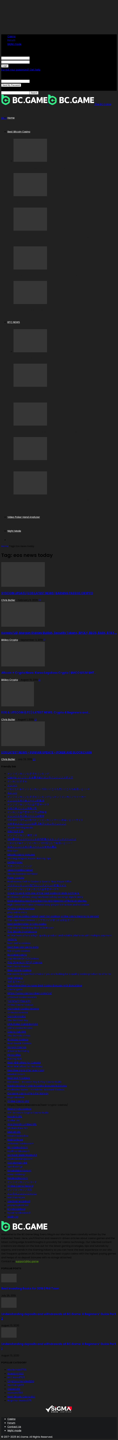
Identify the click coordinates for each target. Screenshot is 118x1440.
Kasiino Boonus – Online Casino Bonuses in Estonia (37, 1085)
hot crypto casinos (18, 951)
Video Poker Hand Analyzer (23, 517)
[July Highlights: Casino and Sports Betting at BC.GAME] (30, 303)
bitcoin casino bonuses (21, 854)
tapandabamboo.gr (19, 1170)
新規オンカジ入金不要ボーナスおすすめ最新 (32, 847)
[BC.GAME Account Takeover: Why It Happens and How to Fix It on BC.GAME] (30, 268)
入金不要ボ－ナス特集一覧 (22, 808)
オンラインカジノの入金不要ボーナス (28, 804)
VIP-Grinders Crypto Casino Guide (28, 1112)
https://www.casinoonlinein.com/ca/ (29, 993)
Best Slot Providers (18, 1078)
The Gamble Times (18, 1035)
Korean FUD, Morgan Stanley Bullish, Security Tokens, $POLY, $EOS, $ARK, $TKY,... (59, 633)
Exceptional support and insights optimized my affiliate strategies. (47, 901)
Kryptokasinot (15, 1097)
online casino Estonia (19, 1028)
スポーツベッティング (19, 866)
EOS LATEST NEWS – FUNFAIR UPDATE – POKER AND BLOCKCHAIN (46, 752)
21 (44, 640)
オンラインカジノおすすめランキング (28, 773)
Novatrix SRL (14, 1116)
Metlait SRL (13, 1132)
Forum (11, 40)
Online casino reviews (20, 1005)
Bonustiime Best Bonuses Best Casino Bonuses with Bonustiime (44, 985)
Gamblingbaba (16, 1016)
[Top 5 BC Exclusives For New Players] (30, 161)
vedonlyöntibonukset (20, 870)
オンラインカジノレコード (22, 1182)
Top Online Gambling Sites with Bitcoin (30, 927)
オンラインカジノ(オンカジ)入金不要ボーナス (33, 889)
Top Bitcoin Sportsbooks (22, 931)
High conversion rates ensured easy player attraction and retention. (48, 904)
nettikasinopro (16, 1197)
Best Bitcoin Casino (18, 131)
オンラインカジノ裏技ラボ (22, 835)
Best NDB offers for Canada (24, 1062)
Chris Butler (8, 600)
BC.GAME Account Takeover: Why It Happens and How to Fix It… (59, 276)
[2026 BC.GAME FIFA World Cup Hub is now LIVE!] (30, 459)
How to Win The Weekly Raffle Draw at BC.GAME (48, 202)
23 (34, 759)
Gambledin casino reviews (23, 1008)
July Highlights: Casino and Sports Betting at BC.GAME (53, 310)
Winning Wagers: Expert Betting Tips (29, 858)
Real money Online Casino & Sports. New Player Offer (39, 881)
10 (40, 600)
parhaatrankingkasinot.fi (22, 1155)
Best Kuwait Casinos (19, 1043)
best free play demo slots (22, 947)
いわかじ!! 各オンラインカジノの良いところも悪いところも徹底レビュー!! (48, 789)
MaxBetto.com (16, 1074)
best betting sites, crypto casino (26, 924)
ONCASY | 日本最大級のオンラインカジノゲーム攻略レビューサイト (45, 820)
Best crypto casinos (19, 1109)
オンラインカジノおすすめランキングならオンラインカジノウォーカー (46, 797)
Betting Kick (14, 1058)
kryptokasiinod (16, 1209)
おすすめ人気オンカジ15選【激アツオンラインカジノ (36, 823)
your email (36, 81)
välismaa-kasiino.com (20, 1143)
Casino (11, 36)
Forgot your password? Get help (20, 69)
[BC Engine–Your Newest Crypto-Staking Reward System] (30, 425)
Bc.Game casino (17, 954)
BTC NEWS (13, 322)
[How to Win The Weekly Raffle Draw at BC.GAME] (30, 195)
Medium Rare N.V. (17, 1128)
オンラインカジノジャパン (22, 1193)
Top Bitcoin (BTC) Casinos (23, 958)
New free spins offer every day (25, 1070)
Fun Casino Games (18, 966)
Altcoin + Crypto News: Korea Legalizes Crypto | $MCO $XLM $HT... (48, 673)
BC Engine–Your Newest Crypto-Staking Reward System (54, 432)
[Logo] (24, 104)
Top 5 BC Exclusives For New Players (39, 168)
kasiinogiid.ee (15, 1139)
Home (11, 118)
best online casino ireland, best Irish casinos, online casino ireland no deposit (53, 916)
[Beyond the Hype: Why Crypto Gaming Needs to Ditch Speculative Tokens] (30, 386)
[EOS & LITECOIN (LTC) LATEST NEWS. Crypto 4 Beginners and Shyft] (17, 705)
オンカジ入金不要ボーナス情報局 (25, 800)
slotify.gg (12, 1216)
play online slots (17, 912)
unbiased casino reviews (22, 997)
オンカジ (12, 785)
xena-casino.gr (16, 1174)
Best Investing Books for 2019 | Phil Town (30, 1288)
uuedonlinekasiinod (18, 1201)
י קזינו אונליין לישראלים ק (19, 1001)
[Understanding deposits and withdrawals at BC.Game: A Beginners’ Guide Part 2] (9, 1307)
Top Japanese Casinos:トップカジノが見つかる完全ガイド (41, 920)
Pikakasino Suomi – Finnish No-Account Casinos (35, 1089)
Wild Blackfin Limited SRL (21, 1124)
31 (39, 680)
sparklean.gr (15, 1166)
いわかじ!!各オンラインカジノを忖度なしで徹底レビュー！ (40, 843)
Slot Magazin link (17, 1162)
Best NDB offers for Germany (25, 1066)
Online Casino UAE (18, 1101)
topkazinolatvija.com (19, 1159)
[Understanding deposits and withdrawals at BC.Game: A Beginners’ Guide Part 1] (9, 1337)
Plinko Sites (14, 1055)
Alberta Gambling (18, 1051)
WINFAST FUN (15, 831)
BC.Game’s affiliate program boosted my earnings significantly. (45, 897)
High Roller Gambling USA (22, 1024)
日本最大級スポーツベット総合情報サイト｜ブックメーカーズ (41, 839)
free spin (12, 850)
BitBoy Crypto (9, 640)
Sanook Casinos (16, 1047)
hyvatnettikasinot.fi (19, 1213)
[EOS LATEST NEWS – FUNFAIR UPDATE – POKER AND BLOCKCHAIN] (23, 745)
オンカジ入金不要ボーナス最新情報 (27, 812)
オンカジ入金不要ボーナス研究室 (25, 816)
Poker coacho (15, 877)
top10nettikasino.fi (18, 1151)
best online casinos (18, 943)
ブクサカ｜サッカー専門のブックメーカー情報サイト (36, 885)
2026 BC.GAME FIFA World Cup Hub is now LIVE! (47, 466)
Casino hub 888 (16, 1032)
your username (39, 58)
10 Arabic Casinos (17, 1039)
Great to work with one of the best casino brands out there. (43, 893)
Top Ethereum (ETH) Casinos (24, 962)
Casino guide (15, 989)
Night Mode (14, 531)
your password (38, 62)
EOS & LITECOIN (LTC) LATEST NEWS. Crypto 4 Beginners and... (45, 712)
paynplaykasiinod (17, 1205)
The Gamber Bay (17, 1020)
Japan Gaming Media (20, 827)
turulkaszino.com (17, 1178)
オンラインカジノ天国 (19, 1189)
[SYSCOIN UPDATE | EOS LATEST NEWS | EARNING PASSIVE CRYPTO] (23, 586)
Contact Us (14, 1426)
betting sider (15, 862)
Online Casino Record (20, 1186)
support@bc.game (27, 1261)
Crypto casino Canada (21, 908)
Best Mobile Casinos (19, 970)
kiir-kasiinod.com (17, 1147)
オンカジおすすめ (17, 781)
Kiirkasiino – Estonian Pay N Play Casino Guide (34, 1082)
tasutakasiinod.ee (17, 1136)
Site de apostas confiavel (22, 874)
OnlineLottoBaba (17, 1012)
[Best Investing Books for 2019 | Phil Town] (9, 1281)
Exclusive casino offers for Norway (27, 1093)
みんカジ (12, 793)
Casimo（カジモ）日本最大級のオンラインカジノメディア (40, 777)
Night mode (14, 44)
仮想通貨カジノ (16, 981)
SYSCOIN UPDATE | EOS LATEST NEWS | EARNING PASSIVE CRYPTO (47, 593)
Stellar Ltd (13, 1120)
